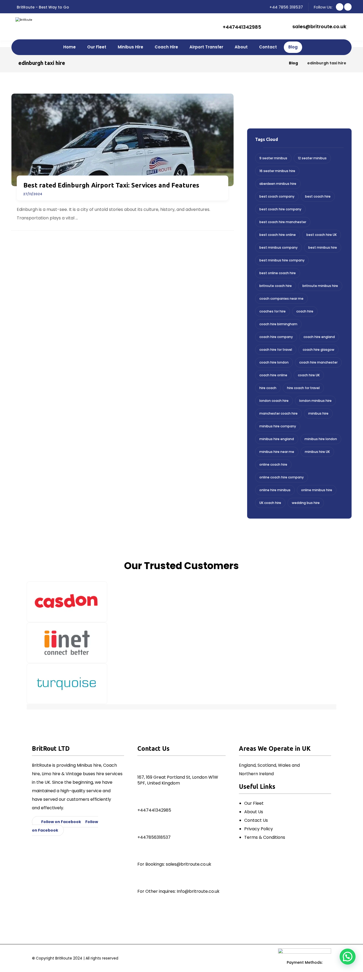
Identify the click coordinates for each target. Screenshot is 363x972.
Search (328, 108)
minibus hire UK (317, 451)
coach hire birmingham (278, 324)
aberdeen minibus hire (277, 183)
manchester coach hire (278, 413)
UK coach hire (270, 502)
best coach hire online (277, 234)
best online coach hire (277, 273)
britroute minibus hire (320, 285)
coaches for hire (272, 311)
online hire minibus (274, 490)
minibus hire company (277, 426)
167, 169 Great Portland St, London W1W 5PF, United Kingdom (177, 780)
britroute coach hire (275, 285)
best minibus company (278, 247)
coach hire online (273, 375)
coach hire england (319, 337)
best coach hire (318, 196)
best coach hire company (280, 209)
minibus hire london (321, 439)
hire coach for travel (303, 388)
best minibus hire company (282, 260)
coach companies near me (281, 298)
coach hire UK (309, 375)
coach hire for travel (275, 349)
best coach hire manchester (282, 222)
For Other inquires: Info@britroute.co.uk (178, 891)
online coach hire (273, 464)
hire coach (267, 388)
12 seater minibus (312, 158)
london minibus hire (315, 400)
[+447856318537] (142, 826)
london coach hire (274, 400)
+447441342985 (154, 810)
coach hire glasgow (318, 349)
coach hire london (274, 362)
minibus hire (318, 413)
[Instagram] (348, 7)
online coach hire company (281, 477)
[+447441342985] (142, 799)
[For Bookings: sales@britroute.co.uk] (142, 853)
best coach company (276, 196)
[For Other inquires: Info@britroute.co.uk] (142, 880)
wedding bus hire (306, 502)
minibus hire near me (276, 451)
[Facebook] (339, 7)
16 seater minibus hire (277, 171)
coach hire (304, 311)
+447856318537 (154, 837)
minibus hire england (276, 439)
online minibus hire (316, 490)
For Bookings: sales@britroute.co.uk (174, 864)
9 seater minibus (273, 158)
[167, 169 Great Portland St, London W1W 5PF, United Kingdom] (142, 766)
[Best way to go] (27, 25)
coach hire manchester (318, 362)
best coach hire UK (321, 234)
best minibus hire (322, 247)
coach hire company (276, 337)
